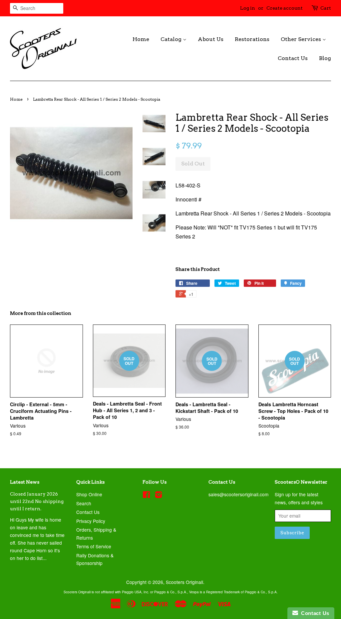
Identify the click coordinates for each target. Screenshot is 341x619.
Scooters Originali (184, 582)
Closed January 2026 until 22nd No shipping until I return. (37, 501)
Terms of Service (93, 546)
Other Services (301, 39)
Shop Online (89, 494)
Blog (325, 58)
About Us (210, 39)
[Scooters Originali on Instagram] (158, 495)
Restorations (252, 39)
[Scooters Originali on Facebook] (146, 495)
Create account (284, 8)
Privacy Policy (90, 521)
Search (83, 503)
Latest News (24, 482)
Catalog (172, 39)
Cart (325, 8)
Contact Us (293, 58)
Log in (247, 8)
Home (141, 39)
